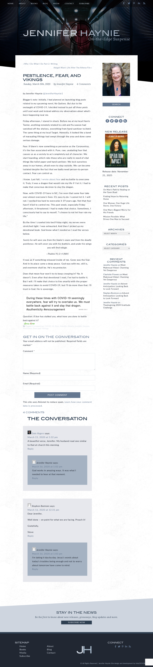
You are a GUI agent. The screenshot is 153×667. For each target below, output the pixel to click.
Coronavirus (38, 326)
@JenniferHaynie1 (53, 93)
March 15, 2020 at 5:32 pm (43, 437)
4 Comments (84, 84)
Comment (29, 351)
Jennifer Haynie (82, 326)
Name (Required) (31, 373)
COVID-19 (49, 326)
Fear (57, 326)
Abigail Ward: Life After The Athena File (72, 68)
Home (11, 3)
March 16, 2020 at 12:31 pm (43, 510)
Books (34, 3)
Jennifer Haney (67, 326)
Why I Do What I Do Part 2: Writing (41, 64)
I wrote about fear (51, 179)
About (22, 3)
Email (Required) (31, 384)
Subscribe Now (76, 622)
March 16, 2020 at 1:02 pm (47, 467)
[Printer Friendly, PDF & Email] (29, 323)
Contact (69, 3)
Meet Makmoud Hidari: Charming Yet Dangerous (116, 267)
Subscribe (84, 3)
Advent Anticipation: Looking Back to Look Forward (115, 286)
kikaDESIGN (140, 663)
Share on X (83, 309)
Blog (45, 3)
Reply (31, 449)
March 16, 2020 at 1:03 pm (47, 554)
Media (56, 3)
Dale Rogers (38, 433)
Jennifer (76, 35)
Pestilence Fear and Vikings (36, 328)
